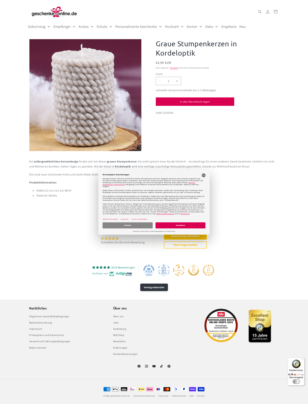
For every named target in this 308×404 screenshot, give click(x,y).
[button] (260, 12)
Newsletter (119, 341)
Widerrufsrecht (37, 347)
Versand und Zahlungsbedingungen (50, 341)
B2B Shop (118, 335)
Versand (174, 67)
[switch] (296, 381)
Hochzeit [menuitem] (172, 26)
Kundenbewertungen (125, 354)
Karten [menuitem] (192, 26)
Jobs (116, 322)
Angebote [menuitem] (229, 26)
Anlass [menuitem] (84, 26)
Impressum (35, 328)
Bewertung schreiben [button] (185, 236)
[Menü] (302, 360)
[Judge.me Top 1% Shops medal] (193, 270)
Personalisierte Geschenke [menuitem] (136, 26)
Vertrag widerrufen (154, 287)
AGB (191, 396)
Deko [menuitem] (209, 26)
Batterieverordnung (40, 322)
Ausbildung (119, 328)
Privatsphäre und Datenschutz (46, 335)
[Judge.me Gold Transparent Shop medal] (178, 270)
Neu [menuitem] (242, 26)
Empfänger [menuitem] (62, 26)
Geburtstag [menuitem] (37, 26)
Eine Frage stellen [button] (185, 245)
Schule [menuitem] (102, 26)
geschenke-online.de (120, 396)
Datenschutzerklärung (144, 396)
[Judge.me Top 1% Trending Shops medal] (208, 270)
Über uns (118, 316)
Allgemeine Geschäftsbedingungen (49, 316)
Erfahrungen (120, 347)
